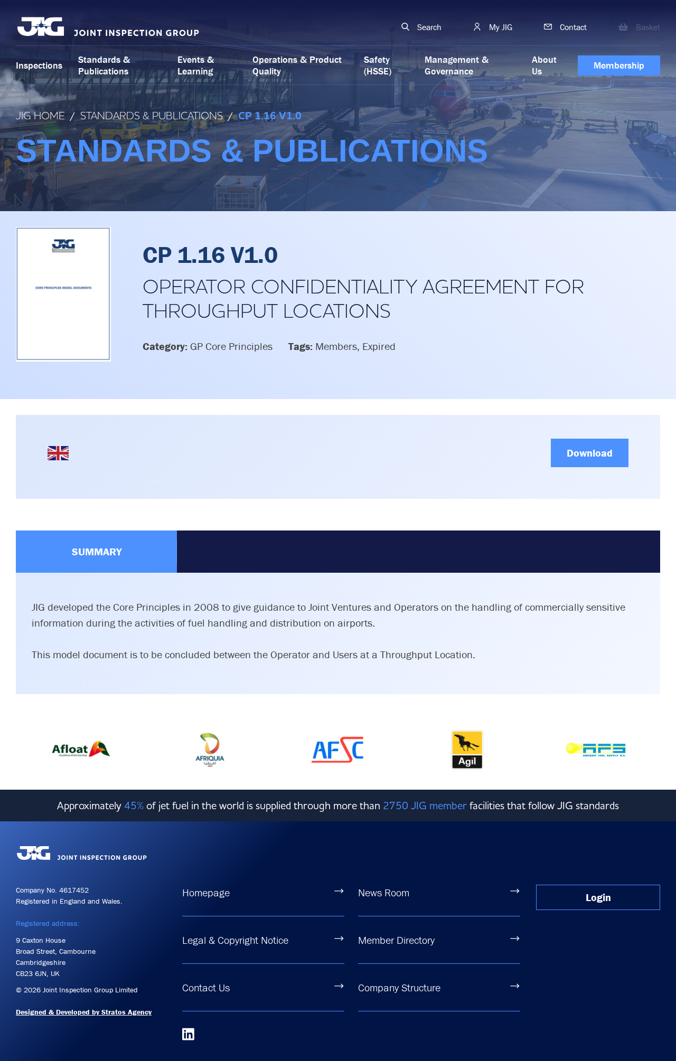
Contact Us (206, 987)
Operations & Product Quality (297, 65)
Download (590, 452)
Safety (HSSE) (377, 65)
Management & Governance (457, 65)
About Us (544, 65)
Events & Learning (195, 65)
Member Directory (396, 939)
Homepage (206, 892)
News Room (383, 892)
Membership (619, 65)
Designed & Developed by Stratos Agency (84, 1012)
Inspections (39, 65)
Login (598, 897)
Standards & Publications (104, 65)
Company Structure (399, 987)
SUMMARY (96, 551)
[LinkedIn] (188, 1034)
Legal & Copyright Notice (235, 939)
